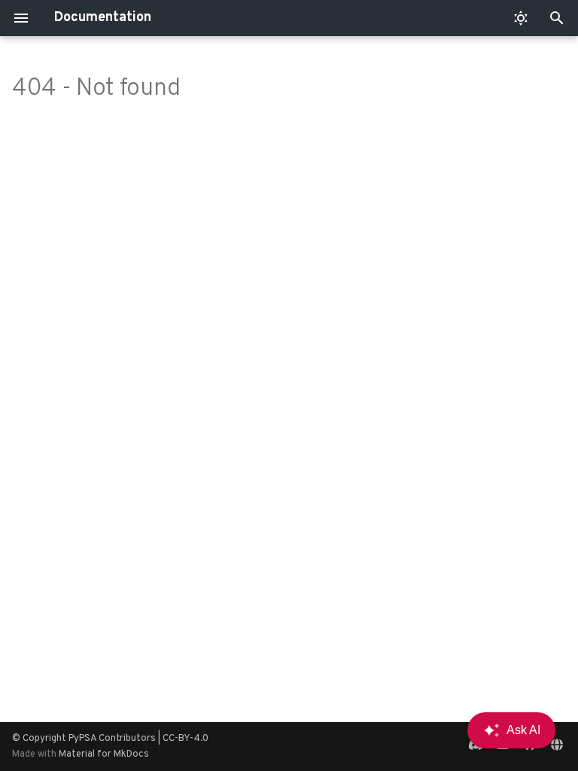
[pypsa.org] (557, 746)
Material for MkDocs (104, 754)
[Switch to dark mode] (521, 18)
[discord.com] (476, 746)
